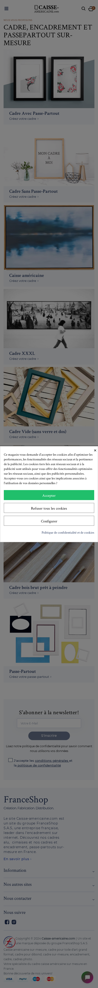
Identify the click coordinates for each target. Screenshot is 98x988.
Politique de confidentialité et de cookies (68, 532)
